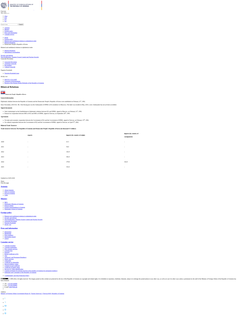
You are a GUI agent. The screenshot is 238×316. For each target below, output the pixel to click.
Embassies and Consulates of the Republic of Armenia (20, 272)
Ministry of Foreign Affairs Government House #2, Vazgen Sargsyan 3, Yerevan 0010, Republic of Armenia (32, 293)
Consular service (9, 34)
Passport (6, 252)
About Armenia (9, 190)
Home (6, 37)
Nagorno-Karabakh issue (11, 73)
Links (6, 195)
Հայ (5, 16)
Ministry (6, 29)
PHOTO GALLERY (10, 79)
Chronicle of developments (12, 81)
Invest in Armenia (9, 193)
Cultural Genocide (9, 67)
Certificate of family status (12, 267)
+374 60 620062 (12, 285)
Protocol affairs (8, 205)
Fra (5, 21)
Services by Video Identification (13, 269)
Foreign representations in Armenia (14, 207)
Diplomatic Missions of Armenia (14, 204)
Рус (5, 19)
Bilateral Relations (9, 42)
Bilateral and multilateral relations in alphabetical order (20, 41)
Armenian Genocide (10, 63)
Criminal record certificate (12, 266)
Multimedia (7, 233)
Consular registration (10, 247)
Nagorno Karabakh (10, 223)
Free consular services (10, 249)
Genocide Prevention (10, 62)
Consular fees (8, 250)
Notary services (9, 259)
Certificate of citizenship (11, 262)
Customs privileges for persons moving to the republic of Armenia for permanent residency (31, 271)
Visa (5, 256)
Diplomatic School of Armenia (13, 209)
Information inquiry (10, 237)
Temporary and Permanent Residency (15, 257)
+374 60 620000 (12, 283)
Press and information (10, 33)
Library (6, 238)
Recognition (8, 65)
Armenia (7, 28)
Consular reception (10, 245)
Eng (5, 18)
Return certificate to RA (11, 254)
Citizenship (7, 261)
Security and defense (7, 55)
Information (7, 232)
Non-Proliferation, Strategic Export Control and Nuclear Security (20, 57)
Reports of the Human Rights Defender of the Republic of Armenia (24, 83)
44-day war (7, 224)
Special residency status (11, 264)
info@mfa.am (13, 287)
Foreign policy (8, 31)
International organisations (12, 52)
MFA (6, 202)
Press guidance (8, 235)
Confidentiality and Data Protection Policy (16, 275)
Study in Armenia (9, 192)
